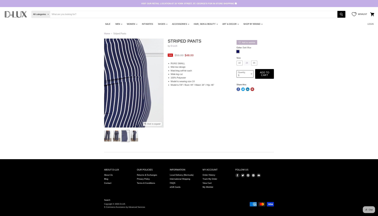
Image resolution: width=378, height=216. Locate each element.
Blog (106, 179)
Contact (107, 183)
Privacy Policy (143, 179)
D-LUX (174, 46)
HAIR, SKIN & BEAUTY (205, 24)
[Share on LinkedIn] (247, 89)
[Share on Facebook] (238, 89)
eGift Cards (175, 187)
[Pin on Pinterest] (252, 89)
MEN (118, 24)
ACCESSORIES (180, 24)
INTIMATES (147, 24)
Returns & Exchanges (147, 175)
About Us (108, 175)
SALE (107, 24)
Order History (209, 175)
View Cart (207, 183)
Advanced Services (136, 207)
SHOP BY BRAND (252, 24)
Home (107, 33)
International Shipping (180, 179)
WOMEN (131, 24)
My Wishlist (208, 187)
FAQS (172, 183)
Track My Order (210, 179)
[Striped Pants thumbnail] (108, 136)
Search (107, 200)
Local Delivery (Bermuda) (182, 175)
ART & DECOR (229, 24)
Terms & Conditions (146, 183)
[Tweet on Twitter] (243, 89)
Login (371, 24)
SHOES (162, 24)
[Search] (341, 14)
